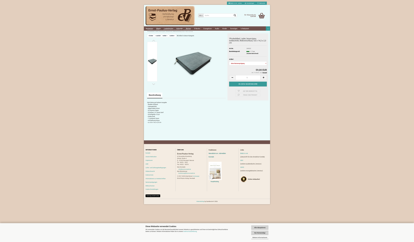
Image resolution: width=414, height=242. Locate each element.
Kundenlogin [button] (250, 3)
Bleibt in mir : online (236, 3)
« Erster (150, 35)
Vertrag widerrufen (153, 196)
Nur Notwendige (259, 233)
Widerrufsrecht (150, 171)
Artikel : (231, 59)
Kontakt (148, 153)
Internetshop (200, 201)
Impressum (149, 160)
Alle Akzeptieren (260, 227)
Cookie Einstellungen (152, 189)
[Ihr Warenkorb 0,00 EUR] (257, 12)
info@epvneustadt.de (184, 169)
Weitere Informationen (259, 237)
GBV (241, 160)
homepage (196, 176)
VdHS (242, 167)
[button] (153, 40)
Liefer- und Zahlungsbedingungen (156, 167)
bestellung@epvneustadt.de (186, 173)
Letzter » (172, 35)
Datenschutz (149, 175)
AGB (147, 164)
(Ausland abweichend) (252, 53)
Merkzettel (262, 3)
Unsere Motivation (151, 156)
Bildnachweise (150, 186)
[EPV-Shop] (170, 15)
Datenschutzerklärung (190, 231)
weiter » (165, 35)
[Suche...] (235, 15)
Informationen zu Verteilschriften (156, 178)
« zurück (158, 35)
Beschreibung (155, 95)
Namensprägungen (151, 182)
